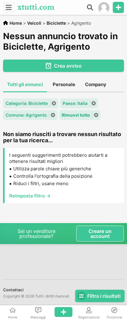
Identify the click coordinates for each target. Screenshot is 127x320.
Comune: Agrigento (26, 115)
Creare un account (100, 233)
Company (95, 84)
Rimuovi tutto (76, 115)
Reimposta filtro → (30, 196)
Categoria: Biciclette (27, 103)
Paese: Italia (75, 103)
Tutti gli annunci (25, 84)
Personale (64, 84)
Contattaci (13, 289)
